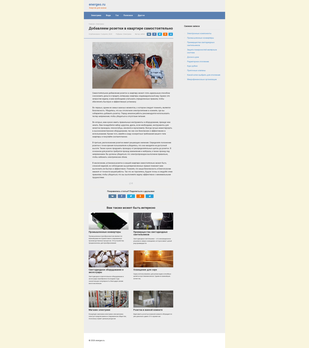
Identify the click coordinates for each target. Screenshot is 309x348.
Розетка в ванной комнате (148, 309)
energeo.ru (97, 4)
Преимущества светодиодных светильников (150, 233)
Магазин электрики (99, 309)
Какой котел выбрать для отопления (203, 75)
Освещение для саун (145, 269)
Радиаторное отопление (198, 61)
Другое (141, 15)
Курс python (192, 66)
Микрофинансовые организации (202, 79)
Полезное (128, 15)
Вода (108, 15)
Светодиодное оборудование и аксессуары (106, 271)
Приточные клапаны (196, 70)
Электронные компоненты (199, 33)
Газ (117, 15)
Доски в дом (193, 57)
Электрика (96, 15)
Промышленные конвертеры (105, 232)
